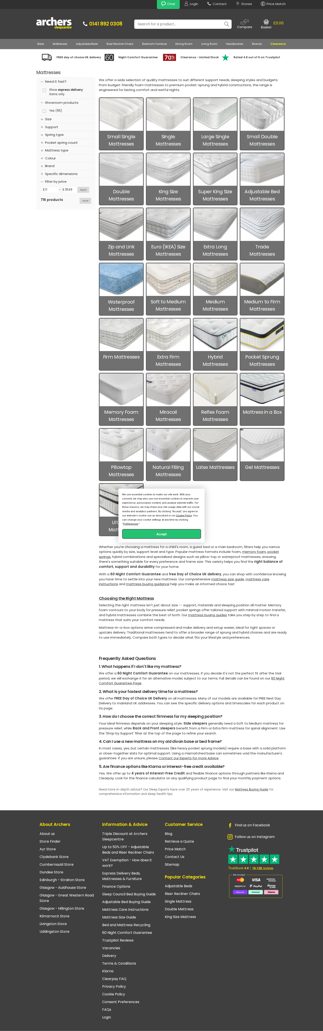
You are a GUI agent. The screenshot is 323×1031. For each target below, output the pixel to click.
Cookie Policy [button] (184, 515)
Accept (161, 534)
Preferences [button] (130, 524)
